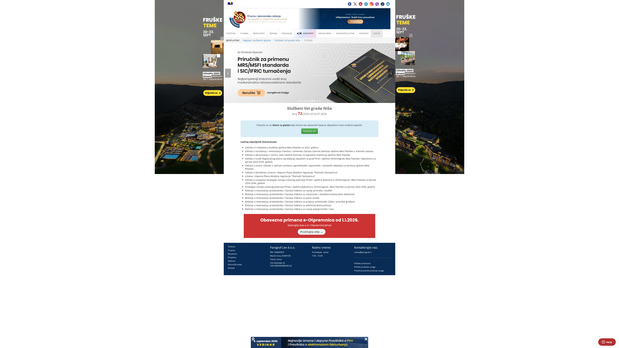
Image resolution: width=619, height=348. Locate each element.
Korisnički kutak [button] (345, 33)
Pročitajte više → (311, 232)
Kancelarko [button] (324, 33)
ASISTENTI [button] (308, 33)
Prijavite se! (309, 131)
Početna (231, 33)
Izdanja (273, 33)
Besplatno (259, 33)
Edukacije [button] (287, 33)
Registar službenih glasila (257, 40)
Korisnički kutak (235, 264)
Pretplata (232, 257)
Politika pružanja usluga (364, 267)
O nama (244, 33)
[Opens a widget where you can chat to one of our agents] (607, 342)
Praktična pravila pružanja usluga (369, 270)
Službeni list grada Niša (287, 40)
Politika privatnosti (362, 263)
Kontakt (231, 268)
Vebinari (231, 261)
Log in (376, 33)
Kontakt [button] (363, 33)
